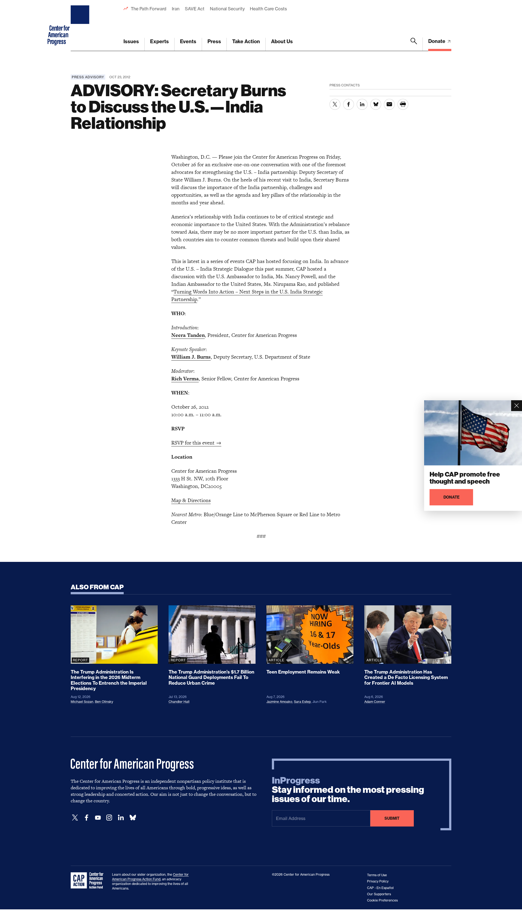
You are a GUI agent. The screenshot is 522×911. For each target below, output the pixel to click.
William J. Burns (191, 357)
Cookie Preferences (382, 900)
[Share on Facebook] (348, 104)
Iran (175, 8)
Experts (159, 41)
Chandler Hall (179, 702)
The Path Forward (148, 8)
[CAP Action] (89, 880)
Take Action (246, 41)
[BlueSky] (133, 818)
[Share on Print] (402, 104)
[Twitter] (75, 818)
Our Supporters (379, 894)
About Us (282, 41)
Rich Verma (185, 378)
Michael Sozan (82, 702)
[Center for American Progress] (81, 25)
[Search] (414, 44)
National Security (227, 8)
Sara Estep (302, 702)
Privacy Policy (378, 881)
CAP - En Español (380, 888)
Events (188, 41)
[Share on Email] (389, 104)
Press (214, 41)
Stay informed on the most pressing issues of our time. (348, 790)
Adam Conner (374, 702)
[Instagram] (109, 818)
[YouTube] (98, 818)
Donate (437, 41)
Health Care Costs (268, 8)
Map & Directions (191, 500)
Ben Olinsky (104, 702)
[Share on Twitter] (335, 104)
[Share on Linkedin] (362, 104)
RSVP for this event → (196, 442)
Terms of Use (377, 875)
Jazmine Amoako (279, 702)
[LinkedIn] (120, 818)
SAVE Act (194, 8)
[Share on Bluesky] (375, 104)
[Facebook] (86, 818)
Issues (131, 41)
